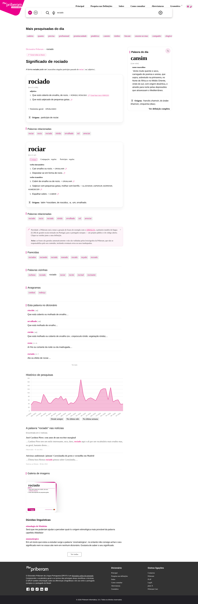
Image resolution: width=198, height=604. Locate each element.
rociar (31, 133)
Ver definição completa (159, 109)
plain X (150, 586)
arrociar (86, 133)
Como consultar (138, 6)
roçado (84, 257)
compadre (156, 36)
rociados (32, 257)
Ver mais (74, 365)
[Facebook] (28, 590)
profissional (64, 36)
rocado (74, 257)
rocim (71, 275)
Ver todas (74, 554)
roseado (64, 257)
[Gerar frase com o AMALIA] (71, 99)
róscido (30, 310)
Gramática (175, 6)
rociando (43, 257)
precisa (51, 36)
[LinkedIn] (42, 590)
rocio (39, 133)
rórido (58, 133)
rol (78, 133)
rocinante (92, 275)
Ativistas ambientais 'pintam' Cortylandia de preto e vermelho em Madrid (60, 456)
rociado (32, 218)
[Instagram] (32, 590)
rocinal (81, 275)
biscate (128, 36)
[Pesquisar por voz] (53, 13)
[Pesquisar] (47, 13)
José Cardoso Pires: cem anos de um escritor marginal (51, 438)
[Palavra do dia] (168, 50)
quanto (41, 36)
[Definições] (161, 13)
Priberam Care (153, 589)
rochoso (32, 275)
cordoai (32, 292)
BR (35, 13)
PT (30, 13)
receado (94, 257)
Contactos (151, 573)
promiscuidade (80, 36)
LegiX (150, 583)
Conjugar (33, 159)
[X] (46, 590)
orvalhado (69, 133)
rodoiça (42, 292)
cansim (107, 36)
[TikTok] (37, 590)
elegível (169, 36)
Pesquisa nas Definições (101, 6)
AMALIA (90, 230)
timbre (117, 36)
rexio (29, 343)
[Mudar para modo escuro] (189, 6)
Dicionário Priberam (35, 49)
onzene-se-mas (141, 36)
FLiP (149, 579)
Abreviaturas (158, 6)
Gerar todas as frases (37, 55)
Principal (80, 6)
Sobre (121, 6)
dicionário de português (82, 576)
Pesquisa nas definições (119, 576)
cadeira (30, 36)
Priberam (151, 576)
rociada (49, 133)
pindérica (95, 36)
